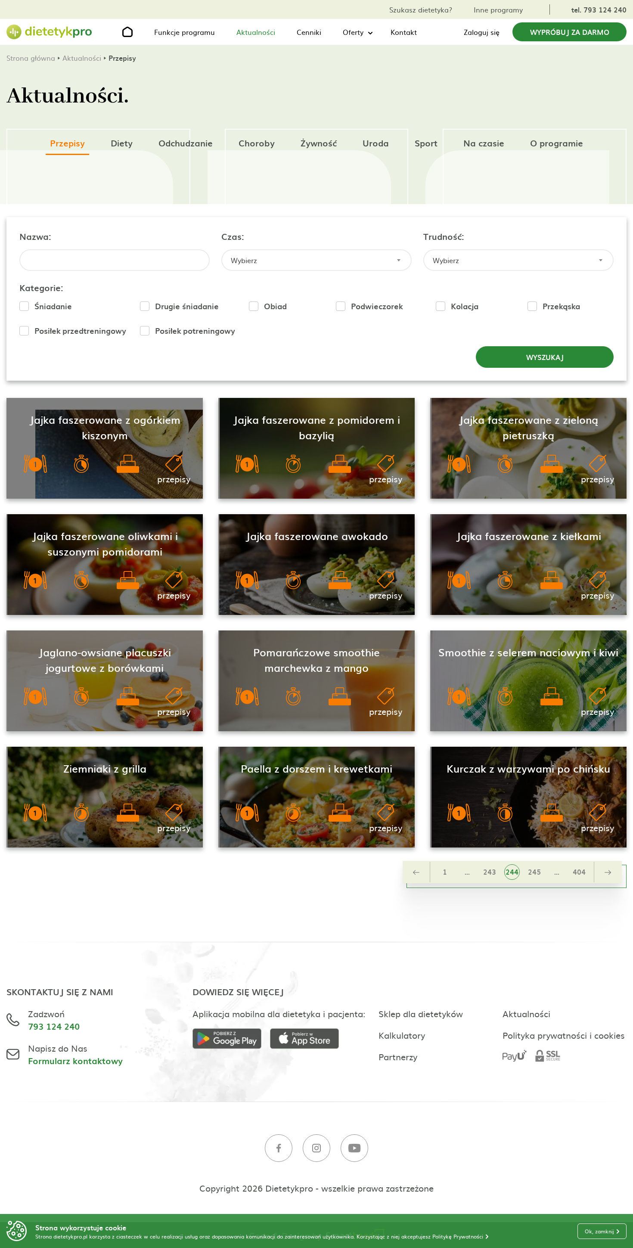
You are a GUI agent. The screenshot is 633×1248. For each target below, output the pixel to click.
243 (489, 871)
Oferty (353, 32)
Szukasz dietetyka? (420, 9)
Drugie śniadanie (187, 306)
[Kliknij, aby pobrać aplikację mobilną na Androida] (231, 1039)
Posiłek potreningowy (195, 330)
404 (579, 871)
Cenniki (309, 32)
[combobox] (316, 260)
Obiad (275, 306)
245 (534, 871)
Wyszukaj (545, 357)
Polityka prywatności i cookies (564, 1034)
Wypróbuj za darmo (569, 32)
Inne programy (498, 9)
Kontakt (404, 32)
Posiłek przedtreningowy (80, 330)
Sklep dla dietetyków (421, 1013)
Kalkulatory (402, 1034)
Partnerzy (398, 1056)
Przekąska (561, 306)
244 (512, 871)
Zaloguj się (482, 32)
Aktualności (255, 32)
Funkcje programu (184, 32)
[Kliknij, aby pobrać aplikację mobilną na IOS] (309, 1039)
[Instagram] (316, 1149)
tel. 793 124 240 (599, 9)
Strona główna (30, 57)
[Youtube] (354, 1149)
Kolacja (464, 306)
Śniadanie (53, 306)
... (467, 871)
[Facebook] (278, 1149)
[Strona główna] (49, 32)
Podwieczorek (377, 306)
